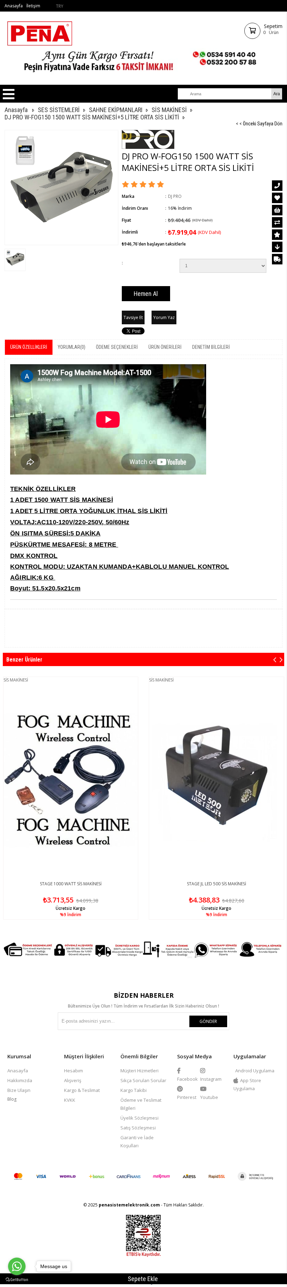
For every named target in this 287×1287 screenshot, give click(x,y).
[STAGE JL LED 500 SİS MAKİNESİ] (216, 780)
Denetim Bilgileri (211, 347)
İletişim (33, 6)
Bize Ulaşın (18, 1090)
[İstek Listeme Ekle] (277, 210)
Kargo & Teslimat (82, 1090)
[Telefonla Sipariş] (277, 185)
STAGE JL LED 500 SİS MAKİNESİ (216, 884)
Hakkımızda (19, 1080)
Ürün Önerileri (165, 347)
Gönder (208, 1021)
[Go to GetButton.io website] (17, 1280)
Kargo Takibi (133, 1090)
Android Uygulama (254, 1070)
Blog (11, 1099)
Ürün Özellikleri (28, 347)
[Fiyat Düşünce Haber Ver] (277, 247)
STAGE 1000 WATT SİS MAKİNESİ (71, 884)
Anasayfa (14, 6)
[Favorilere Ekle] (277, 198)
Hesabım (73, 1070)
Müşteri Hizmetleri (139, 1070)
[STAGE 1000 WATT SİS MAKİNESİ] (71, 780)
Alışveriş (72, 1080)
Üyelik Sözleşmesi (139, 1118)
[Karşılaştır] (277, 222)
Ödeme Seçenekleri (117, 347)
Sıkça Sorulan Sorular (143, 1080)
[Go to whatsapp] (17, 1266)
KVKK (69, 1100)
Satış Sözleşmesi (138, 1128)
